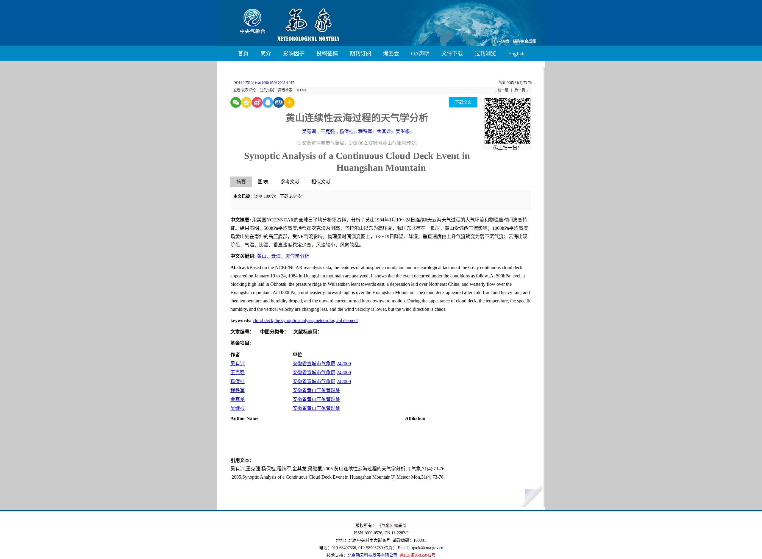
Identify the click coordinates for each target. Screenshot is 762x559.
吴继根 (403, 131)
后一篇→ (521, 90)
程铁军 (365, 131)
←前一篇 (501, 90)
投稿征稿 (327, 54)
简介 (265, 54)
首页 (243, 54)
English (516, 54)
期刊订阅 (360, 54)
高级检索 (285, 90)
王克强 (328, 131)
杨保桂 (346, 131)
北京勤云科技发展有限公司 (372, 555)
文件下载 (452, 54)
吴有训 (309, 131)
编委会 (391, 54)
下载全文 (463, 102)
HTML (302, 90)
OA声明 (420, 54)
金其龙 (384, 131)
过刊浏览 (485, 54)
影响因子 (294, 54)
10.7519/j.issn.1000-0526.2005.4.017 (267, 83)
